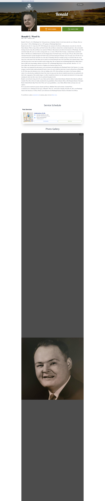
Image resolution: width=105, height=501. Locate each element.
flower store (54, 95)
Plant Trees (70, 121)
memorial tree (36, 95)
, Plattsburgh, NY (40, 118)
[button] (28, 116)
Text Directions (45, 121)
